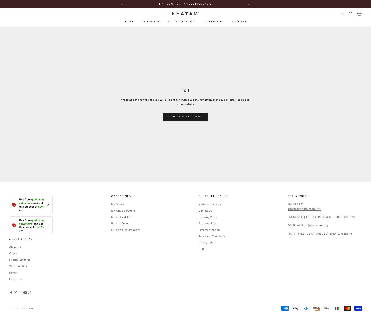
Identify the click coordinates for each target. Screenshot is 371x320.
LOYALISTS (238, 21)
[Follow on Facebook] (11, 292)
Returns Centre (120, 223)
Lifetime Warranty (209, 230)
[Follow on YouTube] (25, 292)
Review (13, 273)
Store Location (18, 266)
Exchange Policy (208, 223)
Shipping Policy (208, 217)
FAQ (201, 249)
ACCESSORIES (213, 21)
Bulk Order (15, 279)
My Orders (117, 204)
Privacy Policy (207, 242)
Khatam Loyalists (19, 260)
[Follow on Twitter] (16, 292)
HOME (128, 21)
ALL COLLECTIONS (181, 21)
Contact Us (205, 211)
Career (13, 253)
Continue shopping (185, 116)
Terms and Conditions (212, 236)
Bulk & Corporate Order (125, 230)
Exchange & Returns (123, 211)
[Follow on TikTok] (30, 292)
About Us (15, 247)
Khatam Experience (210, 204)
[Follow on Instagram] (20, 292)
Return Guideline (121, 217)
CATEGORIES (150, 21)
